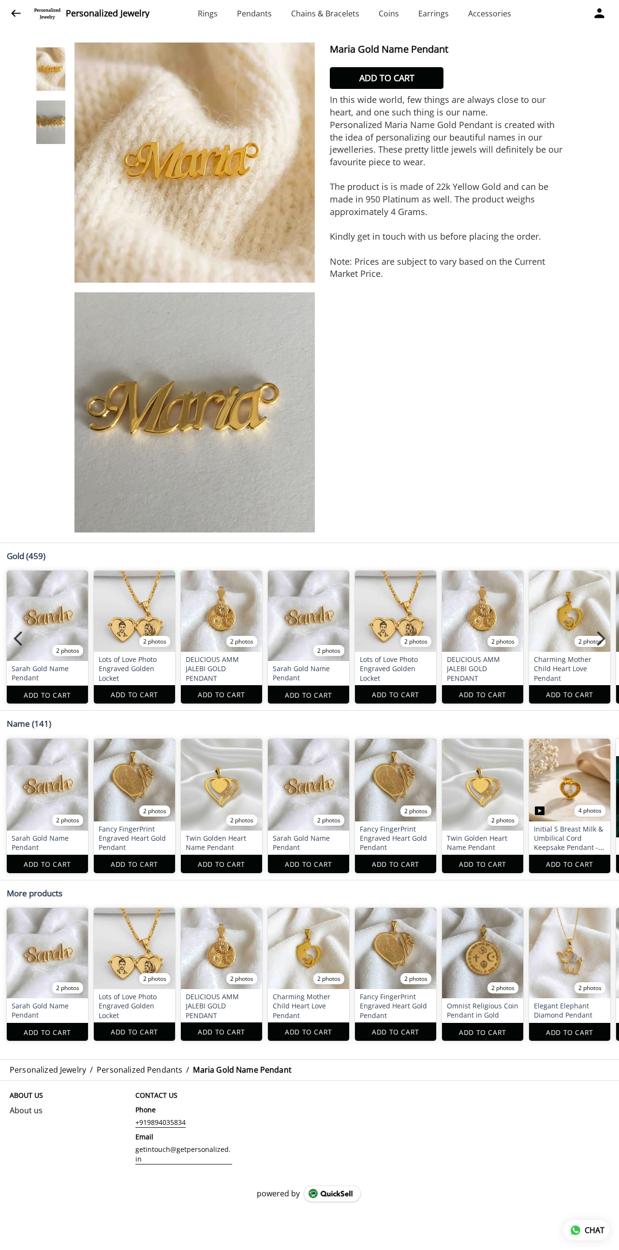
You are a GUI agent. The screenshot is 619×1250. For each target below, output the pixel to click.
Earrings (433, 13)
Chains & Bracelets (325, 13)
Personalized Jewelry (107, 13)
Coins (389, 13)
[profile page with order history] (599, 13)
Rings (208, 13)
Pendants (254, 13)
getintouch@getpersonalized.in (183, 1154)
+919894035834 (160, 1122)
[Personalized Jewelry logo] (47, 13)
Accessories (489, 13)
